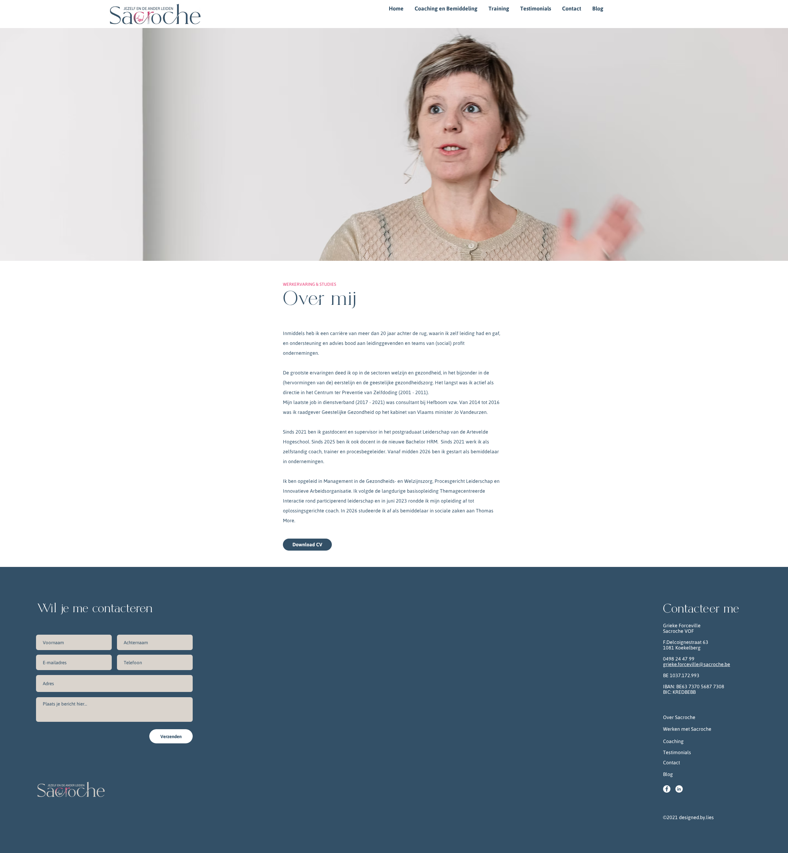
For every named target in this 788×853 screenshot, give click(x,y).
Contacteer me (701, 609)
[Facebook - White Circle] (666, 789)
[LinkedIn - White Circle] (679, 789)
